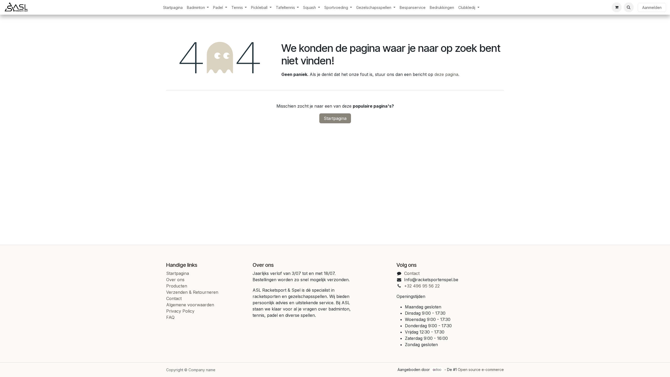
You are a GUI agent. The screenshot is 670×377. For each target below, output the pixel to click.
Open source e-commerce (481, 369)
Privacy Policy (180, 311)
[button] (629, 7)
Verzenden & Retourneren (192, 292)
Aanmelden (652, 7)
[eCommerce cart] (617, 7)
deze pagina (446, 74)
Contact (174, 298)
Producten (176, 286)
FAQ (170, 317)
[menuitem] (173, 7)
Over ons (175, 279)
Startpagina (335, 118)
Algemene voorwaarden (190, 304)
